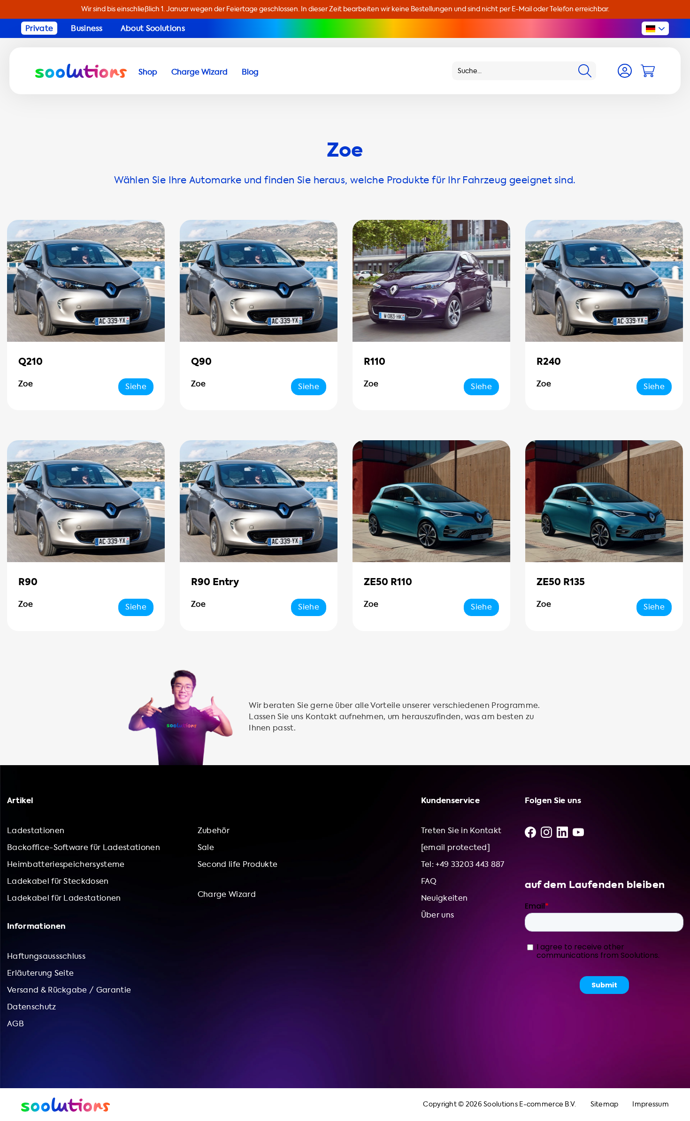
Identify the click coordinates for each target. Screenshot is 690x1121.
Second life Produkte (237, 864)
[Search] (584, 70)
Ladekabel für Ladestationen (64, 898)
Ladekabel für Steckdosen (58, 881)
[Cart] (648, 71)
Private (39, 28)
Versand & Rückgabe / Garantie (69, 990)
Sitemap (604, 1104)
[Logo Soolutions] (81, 71)
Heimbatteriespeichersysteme (66, 864)
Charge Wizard (227, 894)
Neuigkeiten (444, 898)
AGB (15, 1024)
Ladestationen (35, 830)
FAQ (429, 881)
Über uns (437, 915)
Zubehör (214, 830)
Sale (206, 847)
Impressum (650, 1104)
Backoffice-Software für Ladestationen (83, 847)
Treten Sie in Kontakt (461, 830)
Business (87, 28)
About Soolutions (153, 28)
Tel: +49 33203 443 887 (463, 864)
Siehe (135, 386)
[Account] (625, 71)
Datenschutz (31, 1007)
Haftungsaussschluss (46, 956)
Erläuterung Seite (40, 973)
